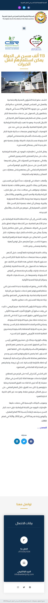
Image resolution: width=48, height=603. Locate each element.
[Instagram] (19, 7)
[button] (24, 28)
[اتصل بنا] (24, 540)
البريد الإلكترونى (24, 571)
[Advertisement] (24, 471)
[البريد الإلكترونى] (24, 562)
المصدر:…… (42, 427)
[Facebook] (28, 7)
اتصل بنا (24, 549)
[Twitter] (24, 7)
